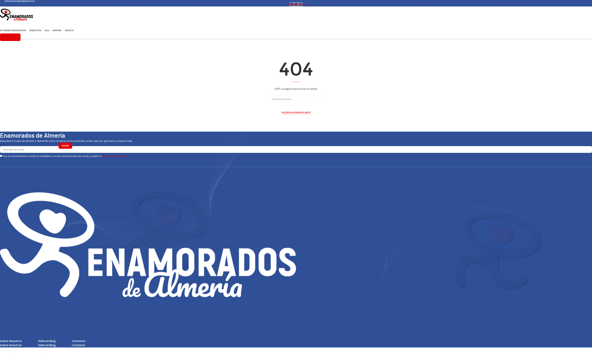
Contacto (69, 30)
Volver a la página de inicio (296, 112)
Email (3, 144)
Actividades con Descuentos (13, 30)
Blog (47, 30)
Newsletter (35, 30)
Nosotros (57, 30)
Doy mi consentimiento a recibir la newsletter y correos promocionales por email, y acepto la (64, 156)
